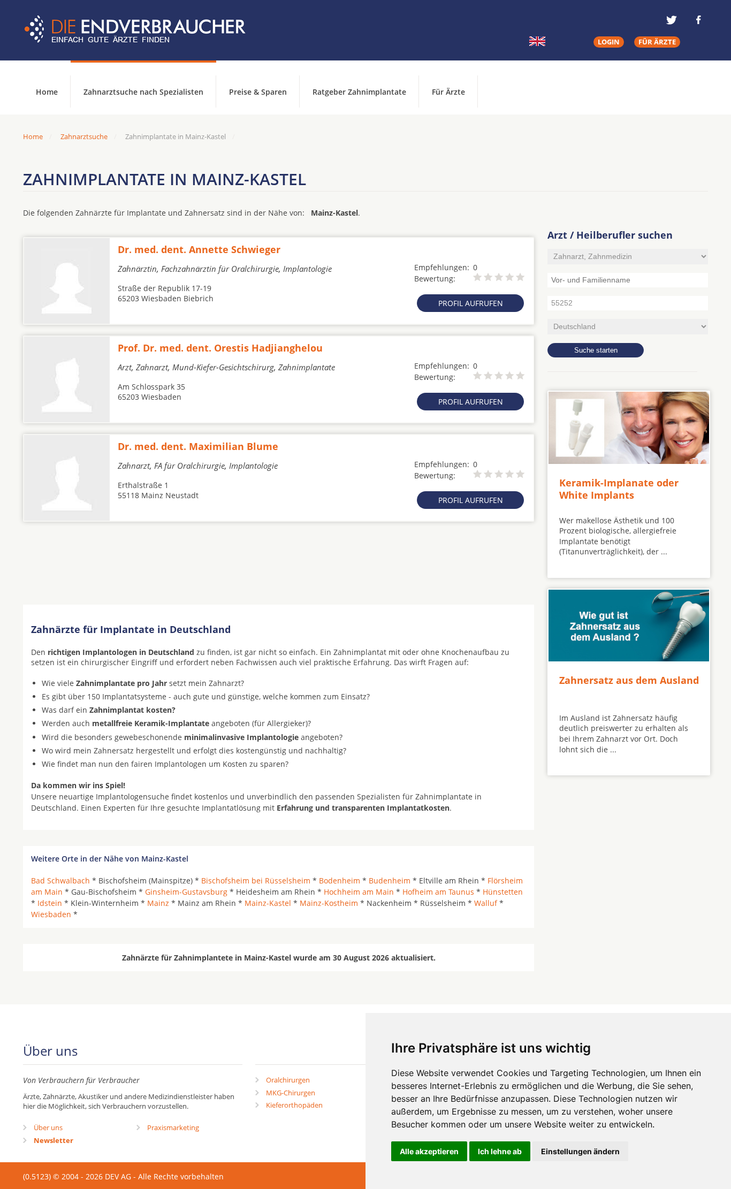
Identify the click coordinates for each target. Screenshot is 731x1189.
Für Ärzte (448, 92)
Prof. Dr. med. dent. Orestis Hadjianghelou (220, 347)
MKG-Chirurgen (290, 1092)
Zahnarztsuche (84, 136)
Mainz (158, 903)
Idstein (49, 903)
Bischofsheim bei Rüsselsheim (255, 880)
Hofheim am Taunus (438, 892)
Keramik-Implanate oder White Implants (619, 488)
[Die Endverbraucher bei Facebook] (698, 19)
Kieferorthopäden (294, 1105)
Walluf (485, 903)
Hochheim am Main (359, 892)
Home (33, 136)
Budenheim (389, 880)
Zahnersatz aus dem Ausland (629, 680)
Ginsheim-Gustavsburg (186, 892)
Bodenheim (339, 880)
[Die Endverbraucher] (143, 29)
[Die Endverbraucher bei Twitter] (671, 19)
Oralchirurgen (288, 1080)
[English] (537, 41)
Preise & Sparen (258, 92)
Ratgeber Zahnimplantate (359, 92)
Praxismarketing (173, 1127)
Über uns (48, 1127)
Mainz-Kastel (268, 903)
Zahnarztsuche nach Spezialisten (143, 92)
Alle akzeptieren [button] (429, 1151)
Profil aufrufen (470, 303)
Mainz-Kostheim (329, 903)
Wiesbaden (51, 914)
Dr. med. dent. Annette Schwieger (199, 249)
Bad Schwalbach (60, 880)
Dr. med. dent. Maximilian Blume (198, 446)
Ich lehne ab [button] (500, 1151)
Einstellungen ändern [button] (580, 1151)
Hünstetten (503, 892)
